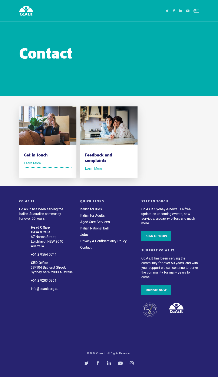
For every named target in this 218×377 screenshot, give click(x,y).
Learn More (32, 163)
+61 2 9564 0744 (44, 254)
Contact (86, 247)
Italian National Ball (94, 228)
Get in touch (36, 155)
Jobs (84, 235)
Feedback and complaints (98, 157)
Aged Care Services (95, 222)
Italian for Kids (91, 209)
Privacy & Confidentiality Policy (103, 241)
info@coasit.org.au (44, 289)
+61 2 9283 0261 (43, 280)
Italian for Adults (92, 216)
